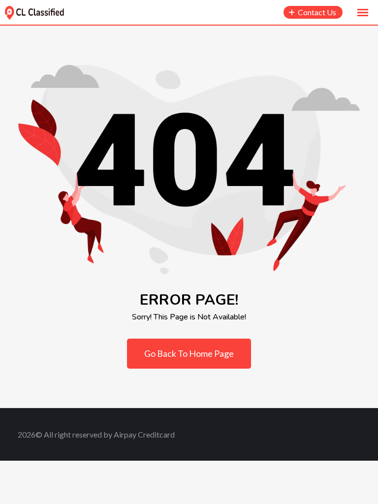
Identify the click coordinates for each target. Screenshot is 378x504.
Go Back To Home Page (189, 353)
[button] (362, 13)
